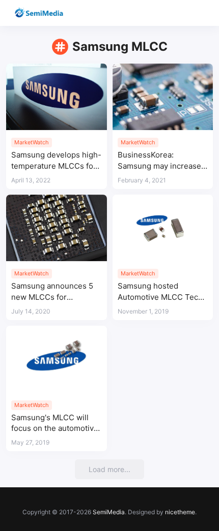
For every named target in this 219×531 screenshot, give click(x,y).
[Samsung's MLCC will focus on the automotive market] (56, 359)
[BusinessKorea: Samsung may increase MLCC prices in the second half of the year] (163, 97)
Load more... (109, 469)
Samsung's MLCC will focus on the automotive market (54, 423)
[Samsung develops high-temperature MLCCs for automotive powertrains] (56, 97)
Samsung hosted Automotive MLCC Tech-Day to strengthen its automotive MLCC (162, 292)
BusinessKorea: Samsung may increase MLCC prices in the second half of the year (159, 161)
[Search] (182, 13)
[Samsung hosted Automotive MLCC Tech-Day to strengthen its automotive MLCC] (163, 228)
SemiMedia (109, 512)
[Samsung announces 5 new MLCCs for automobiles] (56, 228)
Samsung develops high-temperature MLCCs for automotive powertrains (56, 161)
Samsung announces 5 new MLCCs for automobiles (52, 292)
